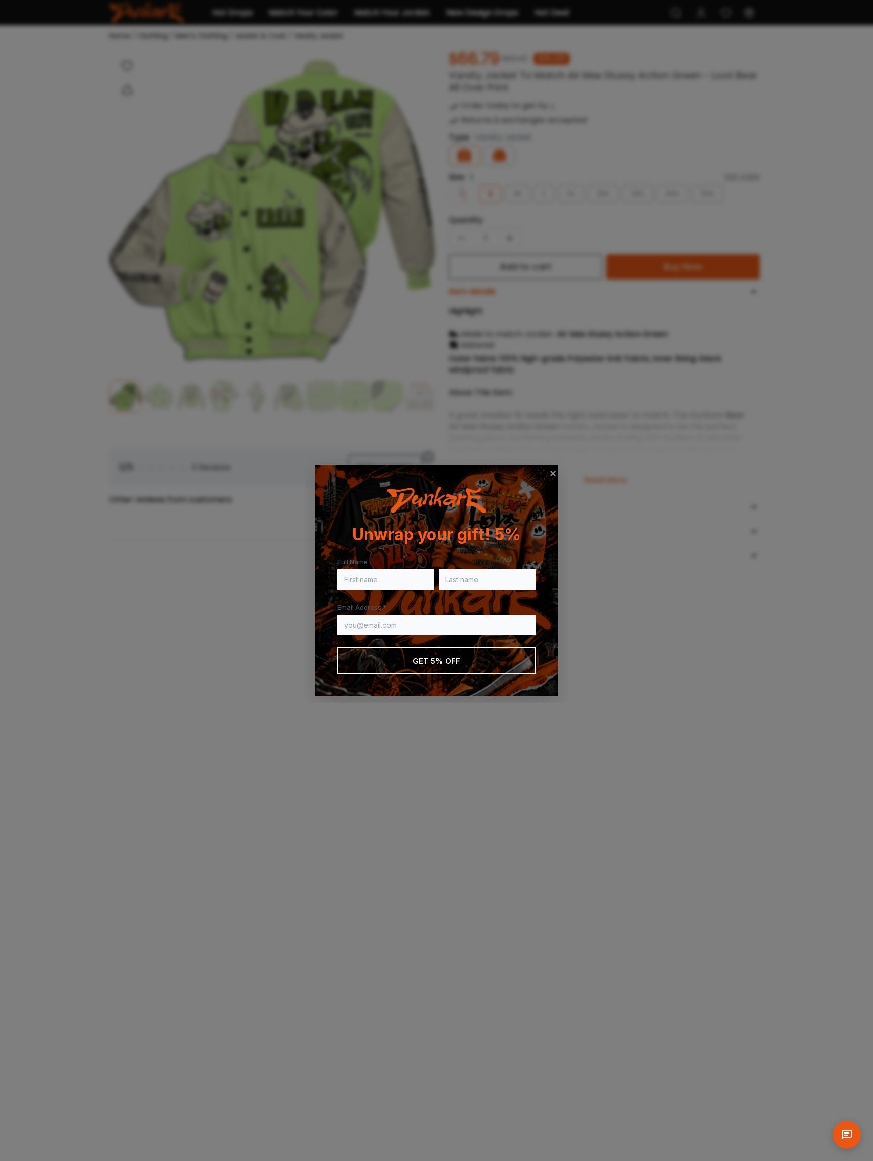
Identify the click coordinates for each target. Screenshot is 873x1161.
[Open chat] (847, 1135)
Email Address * (361, 607)
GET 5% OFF (437, 661)
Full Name (352, 562)
